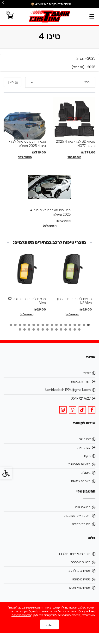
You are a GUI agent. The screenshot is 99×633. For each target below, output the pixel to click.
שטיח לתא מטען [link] (80, 588)
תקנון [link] (87, 456)
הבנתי (49, 624)
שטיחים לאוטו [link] (81, 579)
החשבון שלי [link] (83, 507)
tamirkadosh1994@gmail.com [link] (68, 390)
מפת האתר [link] (83, 447)
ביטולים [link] (85, 473)
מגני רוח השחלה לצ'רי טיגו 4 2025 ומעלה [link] (50, 212)
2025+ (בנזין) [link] (85, 58)
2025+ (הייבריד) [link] (83, 67)
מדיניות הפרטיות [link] (79, 464)
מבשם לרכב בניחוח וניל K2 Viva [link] (27, 301)
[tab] (88, 325)
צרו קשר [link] (85, 439)
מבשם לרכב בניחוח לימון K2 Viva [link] (74, 301)
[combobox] (60, 82)
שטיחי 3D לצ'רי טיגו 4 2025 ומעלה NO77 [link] (75, 143)
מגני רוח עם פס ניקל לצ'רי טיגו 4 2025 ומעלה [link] (27, 143)
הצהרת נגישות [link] (81, 381)
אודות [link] (87, 373)
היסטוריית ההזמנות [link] (77, 516)
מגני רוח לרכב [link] (81, 562)
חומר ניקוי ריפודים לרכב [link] (74, 554)
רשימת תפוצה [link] (81, 524)
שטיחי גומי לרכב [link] (79, 571)
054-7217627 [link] (81, 398)
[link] (10, 17)
